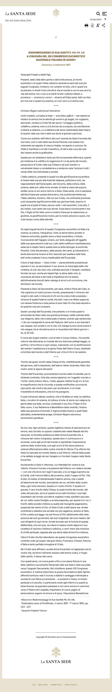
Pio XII (9, 20)
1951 (29, 20)
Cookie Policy (56, 685)
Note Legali (43, 685)
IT (56, 37)
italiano (96, 20)
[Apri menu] (104, 13)
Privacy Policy (71, 685)
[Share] (104, 25)
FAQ (34, 685)
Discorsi (20, 20)
